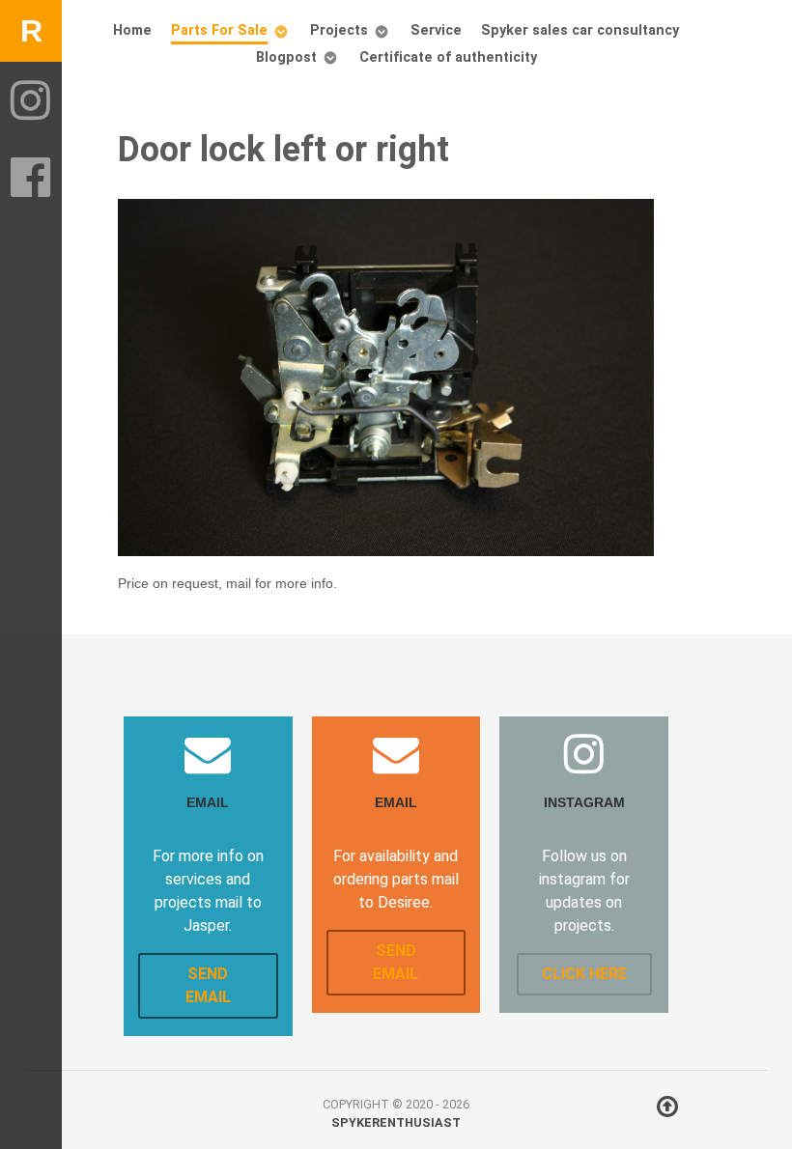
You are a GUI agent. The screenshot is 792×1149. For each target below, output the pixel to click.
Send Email (208, 985)
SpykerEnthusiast (396, 1122)
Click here (584, 974)
